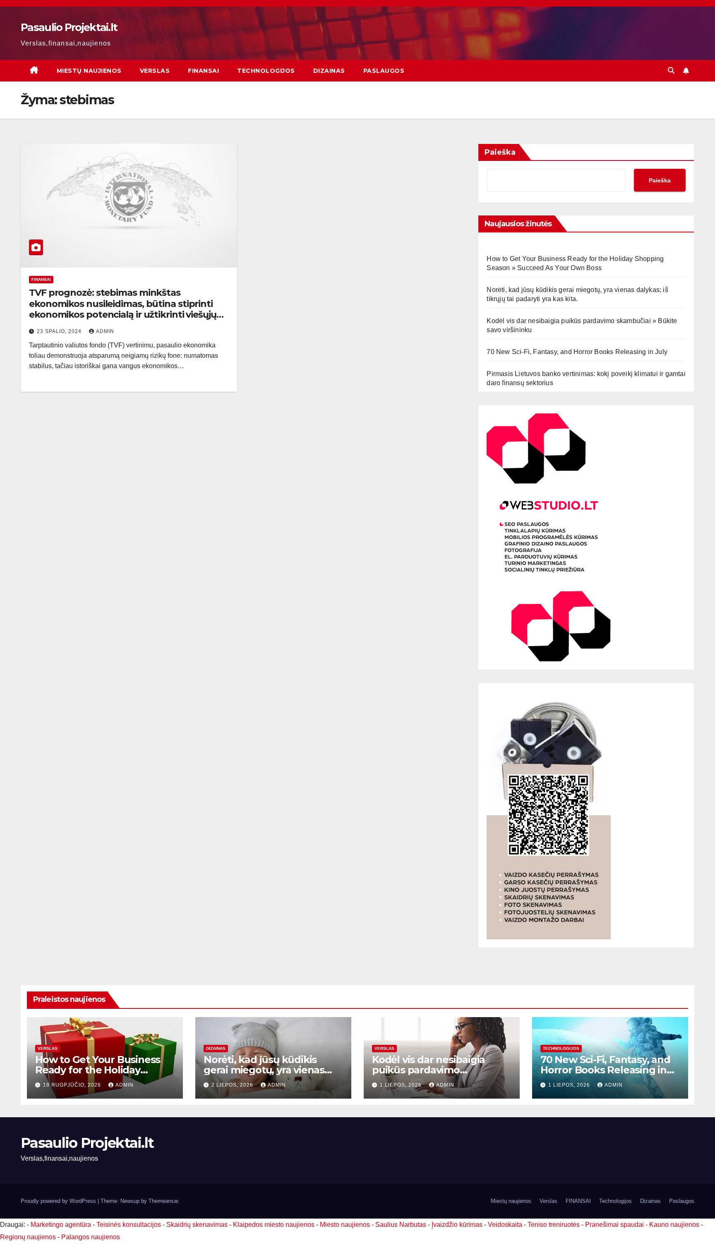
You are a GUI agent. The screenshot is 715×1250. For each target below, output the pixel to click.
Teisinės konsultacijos (128, 1224)
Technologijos (266, 70)
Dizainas (329, 70)
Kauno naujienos (674, 1224)
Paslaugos (384, 70)
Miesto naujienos (345, 1224)
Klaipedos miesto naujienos (273, 1224)
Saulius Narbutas (400, 1224)
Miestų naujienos (89, 70)
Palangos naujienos (90, 1236)
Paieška (500, 152)
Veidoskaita (505, 1224)
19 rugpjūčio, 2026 (73, 1085)
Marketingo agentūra (61, 1224)
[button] (671, 70)
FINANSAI (203, 70)
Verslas (155, 70)
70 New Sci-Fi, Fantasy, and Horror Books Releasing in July (577, 351)
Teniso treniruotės (554, 1224)
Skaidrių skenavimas (197, 1224)
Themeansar (163, 1201)
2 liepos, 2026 (233, 1085)
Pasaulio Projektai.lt (69, 27)
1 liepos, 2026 (401, 1085)
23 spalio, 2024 (60, 331)
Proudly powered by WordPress (59, 1201)
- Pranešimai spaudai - (615, 1224)
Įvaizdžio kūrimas (457, 1224)
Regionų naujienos (28, 1236)
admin (105, 331)
